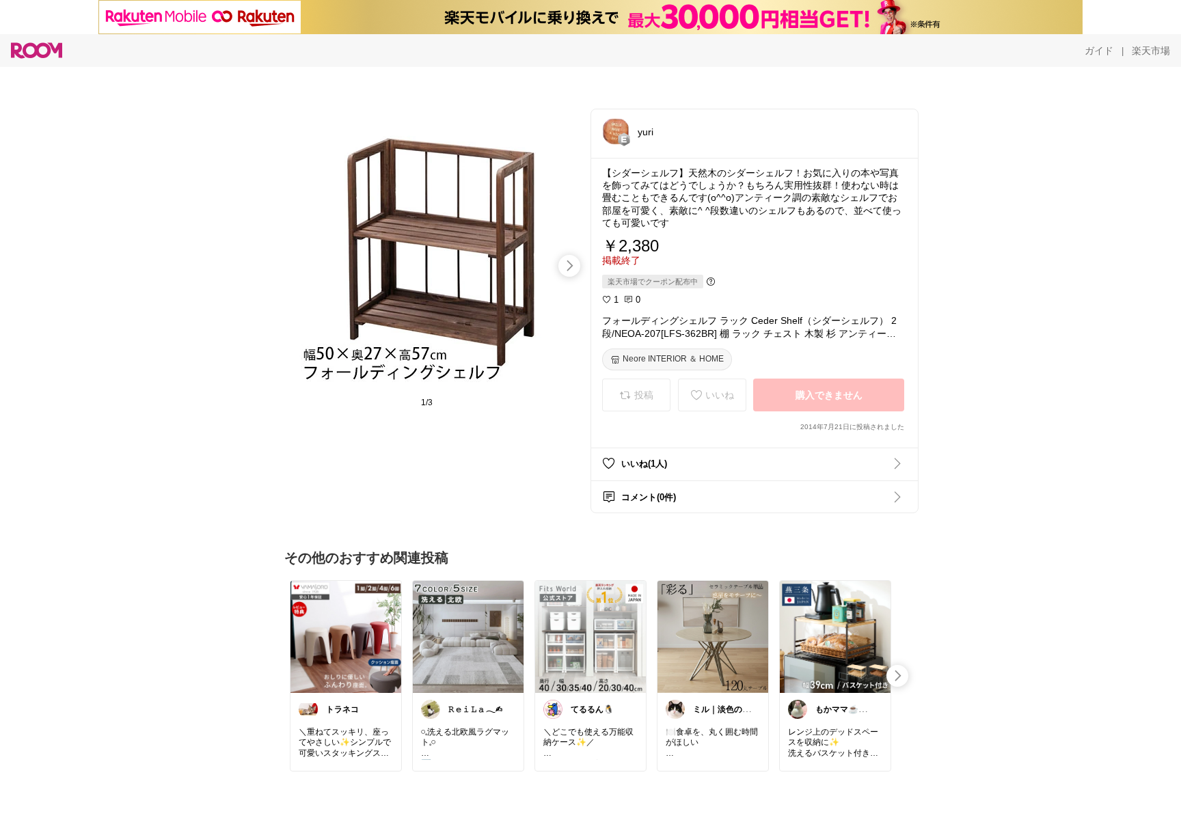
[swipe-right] (569, 266)
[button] (615, 131)
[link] (345, 636)
